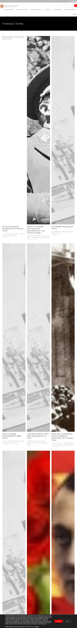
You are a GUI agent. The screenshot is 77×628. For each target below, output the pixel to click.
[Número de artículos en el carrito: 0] (56, 5)
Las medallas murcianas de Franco (62, 228)
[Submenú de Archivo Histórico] (28, 9)
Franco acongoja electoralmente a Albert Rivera (11, 436)
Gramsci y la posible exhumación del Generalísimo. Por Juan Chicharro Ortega (36, 230)
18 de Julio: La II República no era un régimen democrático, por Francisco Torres (62, 437)
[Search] (75, 5)
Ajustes (67, 621)
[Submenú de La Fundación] (62, 9)
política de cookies (31, 624)
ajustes (37, 626)
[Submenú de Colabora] (51, 9)
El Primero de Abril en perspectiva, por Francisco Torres (12, 229)
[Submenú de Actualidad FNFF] (14, 9)
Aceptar (58, 621)
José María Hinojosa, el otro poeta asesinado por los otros (38, 436)
